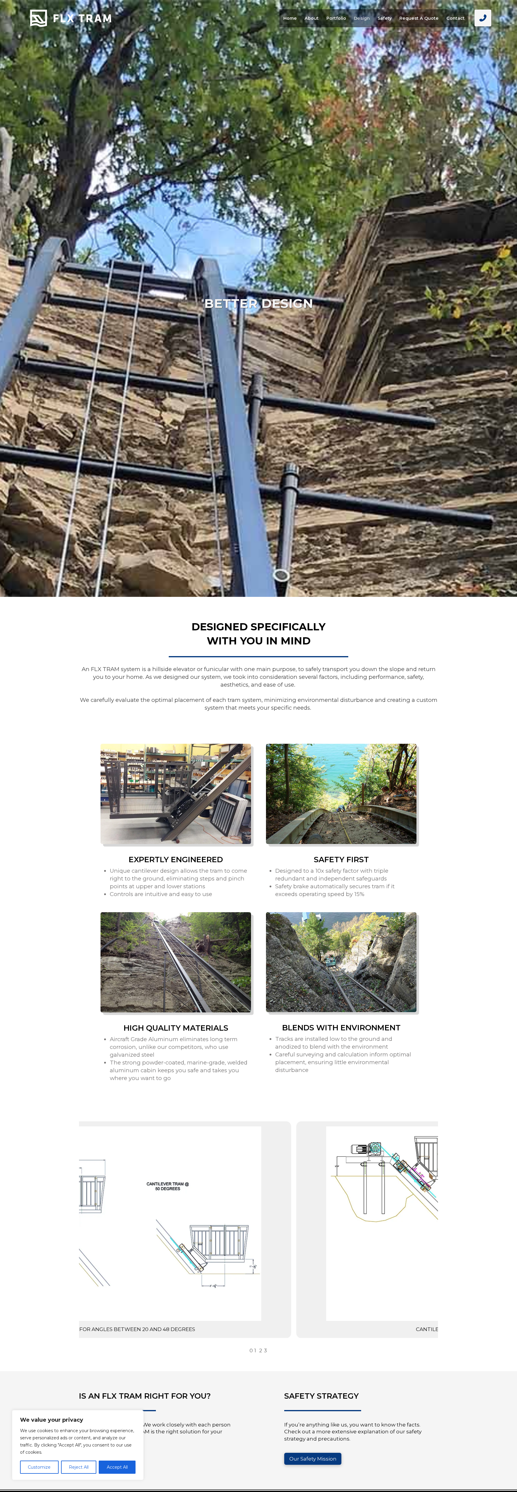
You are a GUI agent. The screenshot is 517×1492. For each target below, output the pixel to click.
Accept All (117, 1467)
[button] (483, 18)
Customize (39, 1467)
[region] (78, 1445)
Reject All (79, 1467)
